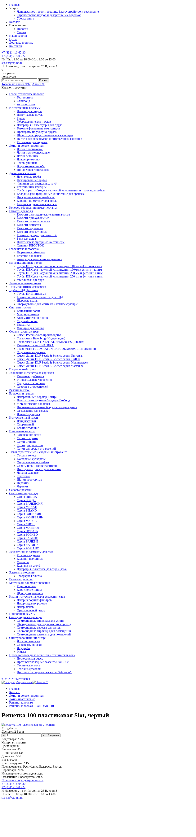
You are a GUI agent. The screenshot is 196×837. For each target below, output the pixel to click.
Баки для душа (26, 238)
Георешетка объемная (31, 252)
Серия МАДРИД (28, 527)
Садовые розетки (20, 489)
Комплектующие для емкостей (37, 235)
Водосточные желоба (31, 166)
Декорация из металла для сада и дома (42, 569)
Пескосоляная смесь (30, 658)
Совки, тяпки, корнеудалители (37, 465)
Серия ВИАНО (27, 510)
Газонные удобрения (30, 376)
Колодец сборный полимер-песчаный (33, 207)
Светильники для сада (23, 493)
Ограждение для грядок (32, 410)
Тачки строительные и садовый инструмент (38, 452)
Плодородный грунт (22, 369)
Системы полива (20, 307)
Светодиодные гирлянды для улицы (40, 620)
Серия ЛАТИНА (28, 545)
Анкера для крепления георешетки (39, 259)
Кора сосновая (26, 586)
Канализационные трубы (25, 262)
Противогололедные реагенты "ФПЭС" (43, 662)
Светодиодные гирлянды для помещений (44, 631)
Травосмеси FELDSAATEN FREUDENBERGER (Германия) (56, 348)
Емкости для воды (21, 211)
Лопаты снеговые (28, 641)
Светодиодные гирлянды (25, 617)
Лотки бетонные (27, 156)
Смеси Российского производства (39, 335)
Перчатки (23, 483)
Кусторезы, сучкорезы (31, 458)
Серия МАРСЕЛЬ (28, 520)
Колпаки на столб (28, 565)
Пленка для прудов (29, 111)
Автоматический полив (32, 317)
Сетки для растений (30, 445)
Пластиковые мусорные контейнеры (41, 242)
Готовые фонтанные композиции (38, 128)
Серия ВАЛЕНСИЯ (30, 503)
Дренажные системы (22, 173)
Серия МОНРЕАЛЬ (30, 517)
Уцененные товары (16, 678)
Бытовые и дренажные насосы (37, 204)
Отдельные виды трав (31, 352)
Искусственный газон (23, 417)
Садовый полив (27, 321)
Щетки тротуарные (29, 479)
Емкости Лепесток (29, 224)
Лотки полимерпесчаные (33, 152)
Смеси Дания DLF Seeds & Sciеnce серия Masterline (50, 366)
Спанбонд (23, 100)
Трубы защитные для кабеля (27, 286)
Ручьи (21, 118)
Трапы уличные (27, 162)
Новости (22, 28)
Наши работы (18, 35)
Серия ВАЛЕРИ (27, 541)
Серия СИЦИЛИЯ (29, 514)
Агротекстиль (26, 104)
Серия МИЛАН (27, 507)
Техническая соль (28, 665)
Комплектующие (28, 427)
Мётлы (21, 651)
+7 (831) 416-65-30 (13, 52)
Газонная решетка (21, 579)
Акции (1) (38, 84)
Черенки (22, 486)
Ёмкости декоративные (32, 231)
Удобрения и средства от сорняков (31, 372)
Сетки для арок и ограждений (36, 448)
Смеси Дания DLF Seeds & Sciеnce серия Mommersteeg (52, 362)
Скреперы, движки (29, 644)
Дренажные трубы (29, 176)
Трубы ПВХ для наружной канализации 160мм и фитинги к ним (59, 269)
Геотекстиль (25, 97)
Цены (13, 39)
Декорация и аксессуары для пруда (39, 125)
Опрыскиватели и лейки (33, 462)
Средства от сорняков (31, 383)
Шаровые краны (27, 300)
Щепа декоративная (30, 593)
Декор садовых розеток (32, 603)
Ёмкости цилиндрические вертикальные (43, 214)
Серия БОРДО (26, 500)
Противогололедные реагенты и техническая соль (42, 655)
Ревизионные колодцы (32, 187)
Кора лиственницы (29, 589)
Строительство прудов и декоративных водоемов (49, 15)
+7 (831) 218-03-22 (13, 56)
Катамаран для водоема (32, 142)
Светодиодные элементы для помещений (44, 634)
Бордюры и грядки (21, 393)
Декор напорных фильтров (34, 600)
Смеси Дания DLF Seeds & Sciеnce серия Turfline (48, 359)
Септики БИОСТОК (30, 245)
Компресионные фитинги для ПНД (40, 297)
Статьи (21, 32)
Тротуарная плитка (29, 576)
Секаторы (23, 476)
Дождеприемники (28, 159)
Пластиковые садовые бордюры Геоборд (43, 400)
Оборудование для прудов (34, 121)
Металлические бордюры (33, 403)
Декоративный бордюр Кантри (37, 397)
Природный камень (22, 613)
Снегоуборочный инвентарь (27, 637)
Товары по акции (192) (16, 84)
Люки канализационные (25, 283)
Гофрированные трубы (32, 180)
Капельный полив (29, 310)
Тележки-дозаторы (29, 668)
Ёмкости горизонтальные (33, 221)
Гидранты (23, 324)
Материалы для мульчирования (29, 582)
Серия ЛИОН (26, 524)
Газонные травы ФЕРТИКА (35, 345)
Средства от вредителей (32, 386)
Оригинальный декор (31, 610)
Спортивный (25, 424)
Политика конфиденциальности (22, 780)
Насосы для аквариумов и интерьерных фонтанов (49, 138)
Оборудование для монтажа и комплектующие (47, 304)
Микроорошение (28, 314)
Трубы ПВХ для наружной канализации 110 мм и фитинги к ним (59, 266)
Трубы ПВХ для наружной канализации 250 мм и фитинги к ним (60, 276)
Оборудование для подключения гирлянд (44, 624)
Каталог (14, 22)
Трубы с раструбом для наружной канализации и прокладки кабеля (61, 190)
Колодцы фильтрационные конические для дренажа (51, 193)
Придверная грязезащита (33, 169)
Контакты (15, 46)
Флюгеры (23, 562)
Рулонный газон (19, 390)
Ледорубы (23, 648)
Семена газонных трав (24, 331)
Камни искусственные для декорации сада (37, 596)
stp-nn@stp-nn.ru (12, 62)
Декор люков (25, 606)
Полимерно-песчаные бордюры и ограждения (47, 407)
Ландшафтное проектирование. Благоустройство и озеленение (58, 11)
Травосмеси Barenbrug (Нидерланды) (41, 338)
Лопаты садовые (27, 472)
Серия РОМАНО (28, 548)
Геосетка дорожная (29, 255)
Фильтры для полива (30, 328)
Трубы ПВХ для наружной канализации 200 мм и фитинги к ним (60, 273)
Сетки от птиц (26, 441)
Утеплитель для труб (30, 279)
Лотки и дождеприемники (26, 145)
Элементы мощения (22, 572)
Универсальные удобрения (34, 379)
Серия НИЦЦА (27, 496)
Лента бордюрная (28, 414)
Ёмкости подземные (30, 228)
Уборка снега (25, 18)
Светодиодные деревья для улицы (39, 627)
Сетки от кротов (27, 438)
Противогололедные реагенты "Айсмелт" (44, 672)
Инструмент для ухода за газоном (39, 469)
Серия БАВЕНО (27, 538)
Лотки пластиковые (30, 149)
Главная (14, 4)
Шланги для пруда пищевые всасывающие (45, 135)
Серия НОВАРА (27, 531)
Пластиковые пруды (30, 114)
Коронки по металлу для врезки (37, 200)
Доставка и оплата (21, 42)
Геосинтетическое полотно (26, 94)
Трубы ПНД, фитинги (23, 290)
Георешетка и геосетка (24, 249)
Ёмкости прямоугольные (33, 218)
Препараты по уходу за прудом (37, 131)
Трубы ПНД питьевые (31, 293)
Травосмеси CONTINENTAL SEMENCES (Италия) (50, 341)
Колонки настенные (30, 558)
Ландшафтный (26, 421)
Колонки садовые (28, 555)
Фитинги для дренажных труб (36, 183)
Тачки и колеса (26, 455)
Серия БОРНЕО (27, 534)
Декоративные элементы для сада (31, 551)
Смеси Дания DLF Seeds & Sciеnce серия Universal (49, 355)
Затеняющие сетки (29, 434)
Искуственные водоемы (25, 107)
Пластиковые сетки (22, 431)
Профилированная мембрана (36, 197)
